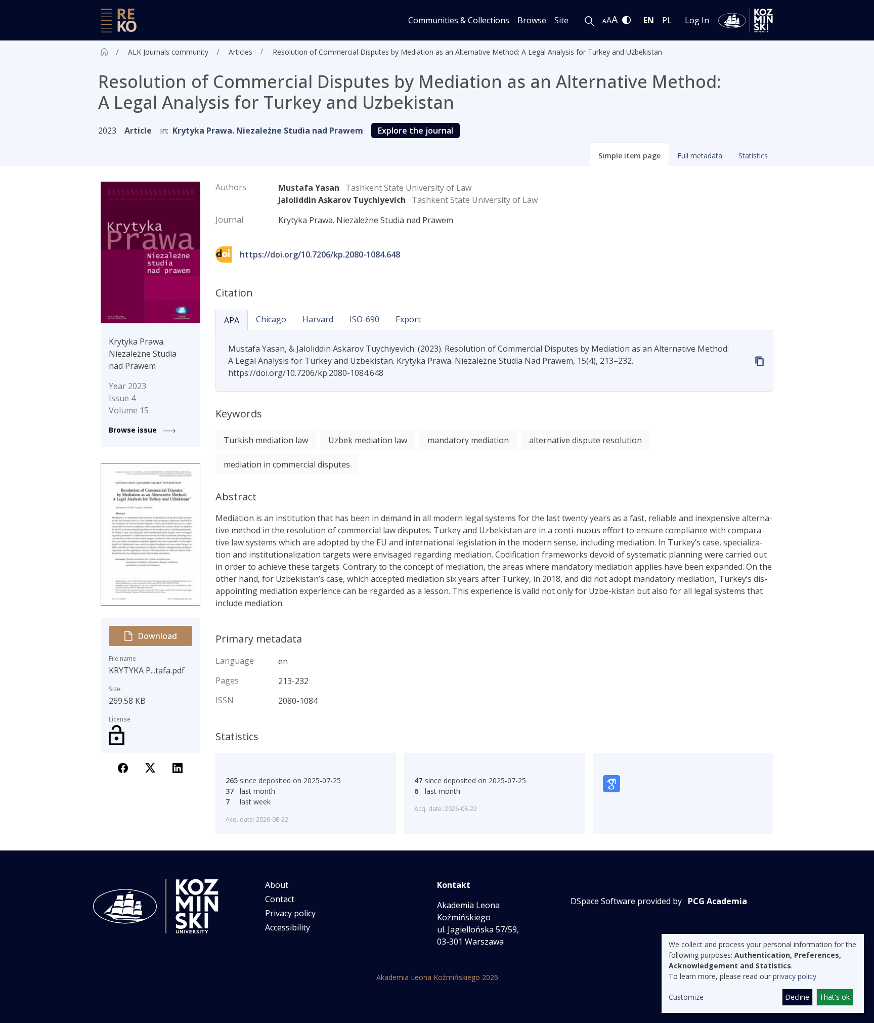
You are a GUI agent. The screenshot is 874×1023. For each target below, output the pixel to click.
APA (231, 320)
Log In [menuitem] (697, 20)
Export (408, 319)
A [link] (604, 21)
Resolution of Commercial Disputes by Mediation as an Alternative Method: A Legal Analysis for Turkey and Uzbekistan (467, 52)
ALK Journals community (168, 52)
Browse (531, 20)
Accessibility (287, 927)
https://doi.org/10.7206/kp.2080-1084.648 (320, 254)
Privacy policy (290, 913)
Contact (279, 899)
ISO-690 (364, 319)
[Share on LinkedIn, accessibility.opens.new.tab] (177, 767)
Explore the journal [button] (415, 130)
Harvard (317, 319)
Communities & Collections (458, 20)
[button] (629, 154)
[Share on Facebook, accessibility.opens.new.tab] (123, 767)
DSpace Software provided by (626, 901)
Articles (240, 52)
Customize (686, 997)
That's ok (834, 997)
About (276, 884)
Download (157, 636)
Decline (797, 997)
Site (561, 20)
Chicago (271, 319)
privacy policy (794, 976)
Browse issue (134, 430)
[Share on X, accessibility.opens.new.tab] (150, 767)
